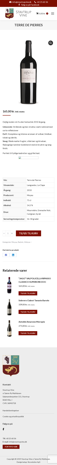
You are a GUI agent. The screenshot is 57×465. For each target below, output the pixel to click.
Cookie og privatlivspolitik (13, 416)
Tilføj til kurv (28, 233)
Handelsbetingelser (11, 410)
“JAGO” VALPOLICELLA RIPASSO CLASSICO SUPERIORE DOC (35, 280)
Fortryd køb (11, 447)
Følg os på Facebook (30, 5)
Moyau (14, 242)
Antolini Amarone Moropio (32, 321)
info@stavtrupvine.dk (21, 2)
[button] (50, 43)
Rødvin (20, 242)
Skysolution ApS (34, 462)
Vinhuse (27, 242)
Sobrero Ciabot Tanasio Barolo (34, 300)
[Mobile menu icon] (52, 13)
